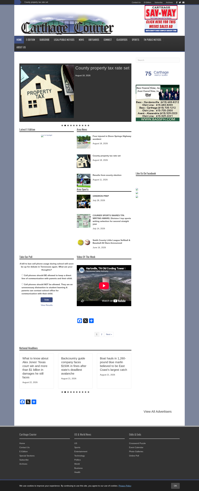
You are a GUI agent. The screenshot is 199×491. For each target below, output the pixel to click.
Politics (77, 460)
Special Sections (27, 456)
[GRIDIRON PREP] (83, 201)
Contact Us (136, 2)
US (75, 443)
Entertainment (80, 451)
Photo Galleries (136, 451)
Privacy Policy (125, 486)
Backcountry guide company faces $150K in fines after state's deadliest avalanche (73, 366)
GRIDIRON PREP (101, 196)
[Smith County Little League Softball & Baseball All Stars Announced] (83, 242)
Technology (79, 456)
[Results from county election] (83, 180)
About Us (21, 47)
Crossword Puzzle (137, 443)
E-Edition (147, 2)
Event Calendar (136, 447)
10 (88, 125)
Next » (109, 334)
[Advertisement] (157, 145)
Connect (108, 39)
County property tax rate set (36, 2)
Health (77, 472)
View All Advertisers (158, 411)
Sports (135, 39)
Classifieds (121, 39)
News (81, 39)
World (77, 464)
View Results (47, 305)
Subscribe (159, 2)
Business (78, 468)
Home (19, 39)
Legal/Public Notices (64, 39)
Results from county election (107, 175)
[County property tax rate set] (83, 161)
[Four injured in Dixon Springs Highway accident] (83, 141)
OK (175, 486)
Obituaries (93, 39)
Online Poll (134, 456)
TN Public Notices (152, 39)
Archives (169, 2)
